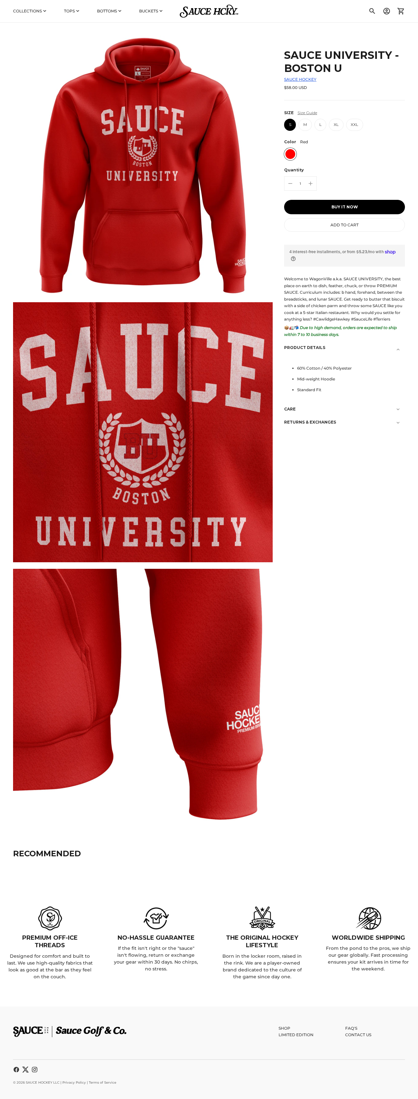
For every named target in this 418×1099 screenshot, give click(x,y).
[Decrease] (290, 183)
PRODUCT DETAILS (304, 347)
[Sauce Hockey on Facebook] (16, 1069)
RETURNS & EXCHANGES (310, 422)
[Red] (290, 154)
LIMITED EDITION (296, 1034)
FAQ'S (351, 1028)
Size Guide (307, 112)
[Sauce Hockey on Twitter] (25, 1069)
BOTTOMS (107, 11)
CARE (290, 409)
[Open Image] (143, 166)
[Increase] (310, 183)
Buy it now (344, 206)
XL (336, 124)
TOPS (69, 11)
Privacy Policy (74, 1082)
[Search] (372, 11)
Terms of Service (102, 1082)
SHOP (284, 1028)
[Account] (386, 11)
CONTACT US (358, 1034)
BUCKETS (148, 11)
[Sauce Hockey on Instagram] (34, 1069)
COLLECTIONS (27, 11)
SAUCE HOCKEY (300, 79)
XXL (354, 124)
